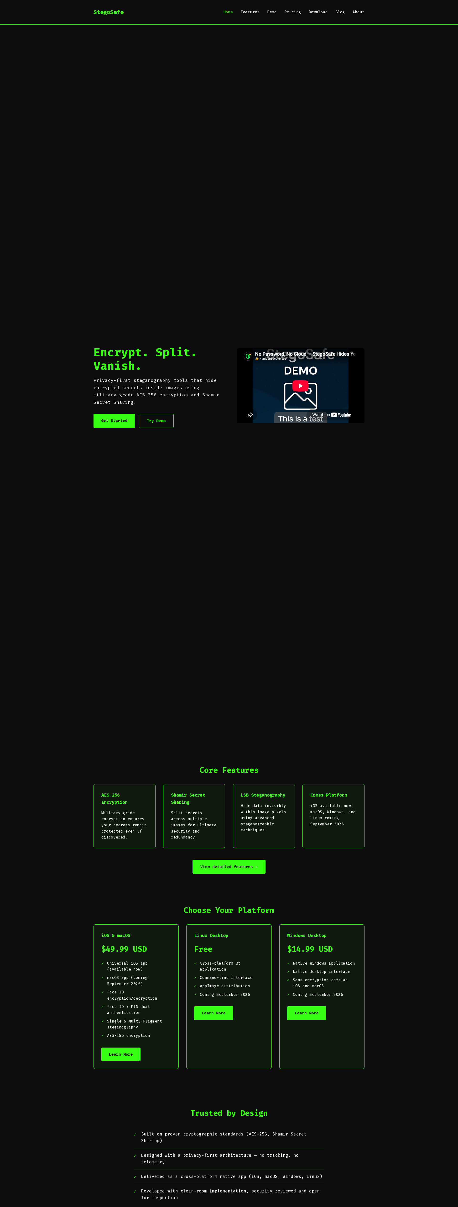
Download (318, 12)
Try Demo (156, 421)
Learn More (121, 1054)
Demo (272, 12)
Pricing (292, 12)
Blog (340, 12)
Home (228, 12)
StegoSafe (109, 12)
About (358, 12)
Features (250, 12)
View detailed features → (229, 866)
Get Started (114, 420)
